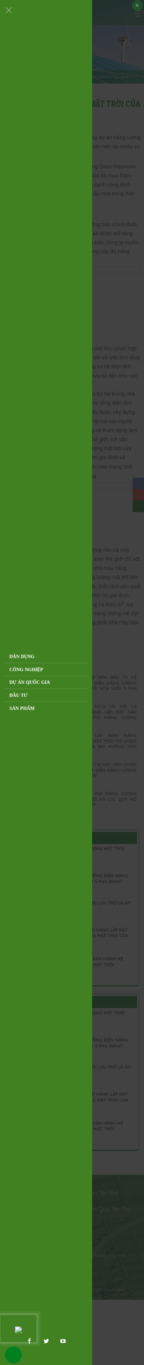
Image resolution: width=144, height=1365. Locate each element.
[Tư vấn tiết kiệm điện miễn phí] (18, 1328)
